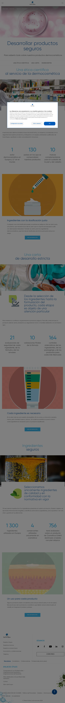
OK (49, 123)
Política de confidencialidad (21, 118)
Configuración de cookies (17, 123)
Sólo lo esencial (37, 123)
